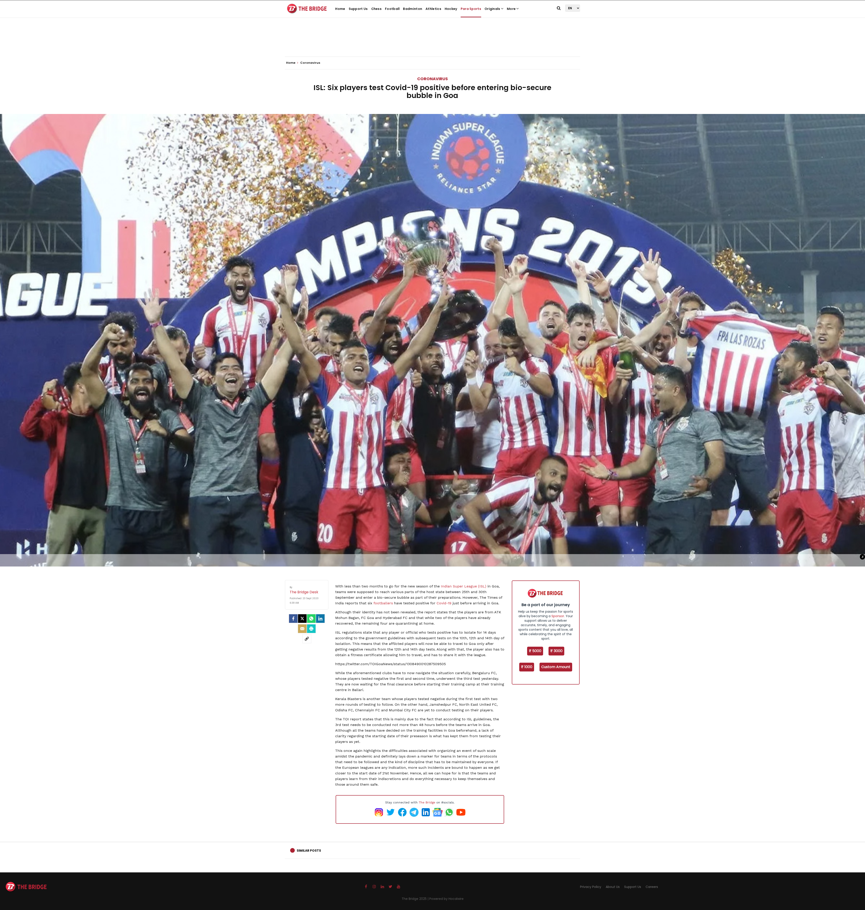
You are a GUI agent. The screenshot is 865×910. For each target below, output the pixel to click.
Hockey (451, 9)
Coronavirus (432, 79)
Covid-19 (444, 603)
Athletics (433, 9)
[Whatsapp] (311, 618)
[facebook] (293, 618)
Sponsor (557, 616)
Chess (376, 9)
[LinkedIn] (320, 618)
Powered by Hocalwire (446, 898)
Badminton (412, 9)
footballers (383, 603)
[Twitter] (302, 618)
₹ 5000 (535, 650)
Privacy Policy (590, 887)
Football (392, 9)
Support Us (358, 9)
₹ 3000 (556, 650)
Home (340, 9)
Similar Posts (309, 850)
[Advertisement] (432, 43)
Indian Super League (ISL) (463, 586)
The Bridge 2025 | (415, 898)
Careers (652, 887)
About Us (613, 887)
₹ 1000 (526, 666)
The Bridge (427, 802)
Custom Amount (555, 666)
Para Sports (471, 9)
